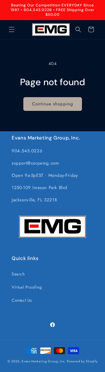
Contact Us (22, 300)
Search (18, 274)
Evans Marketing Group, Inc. (44, 361)
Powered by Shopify (82, 361)
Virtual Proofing (27, 287)
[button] (11, 29)
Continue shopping (52, 104)
